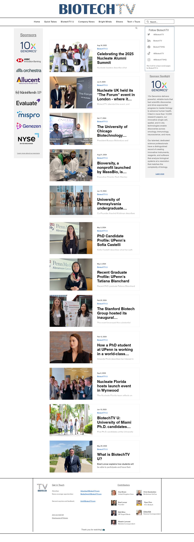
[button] (50, 21)
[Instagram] (149, 59)
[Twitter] (148, 34)
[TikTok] (149, 53)
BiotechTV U (102, 49)
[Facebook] (149, 47)
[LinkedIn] (149, 41)
